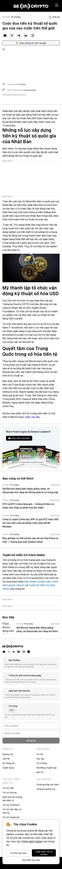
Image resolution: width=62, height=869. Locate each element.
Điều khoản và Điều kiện (37, 581)
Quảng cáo (7, 754)
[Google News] (28, 651)
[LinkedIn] (25, 35)
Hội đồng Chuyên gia (46, 767)
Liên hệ (5, 758)
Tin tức (39, 754)
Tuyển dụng (8, 767)
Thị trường (15, 17)
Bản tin (39, 772)
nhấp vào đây (32, 417)
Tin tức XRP (8, 788)
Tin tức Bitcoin (9, 792)
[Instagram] (32, 35)
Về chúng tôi (8, 763)
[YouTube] (5, 35)
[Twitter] (11, 35)
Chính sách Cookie (32, 841)
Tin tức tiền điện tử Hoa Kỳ (11, 811)
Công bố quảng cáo (45, 789)
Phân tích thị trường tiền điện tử (12, 799)
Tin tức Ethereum (11, 804)
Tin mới (5, 17)
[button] (31, 663)
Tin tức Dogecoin (10, 817)
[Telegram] (18, 35)
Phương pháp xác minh (47, 784)
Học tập (40, 758)
